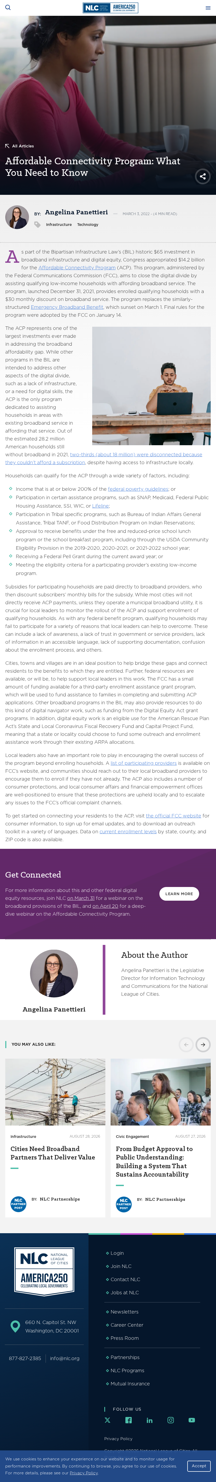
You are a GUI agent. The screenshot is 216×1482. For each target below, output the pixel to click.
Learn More (179, 894)
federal (117, 489)
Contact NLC (125, 1279)
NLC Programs (127, 1370)
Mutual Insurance (130, 1383)
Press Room (125, 1338)
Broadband (72, 307)
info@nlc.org (65, 1358)
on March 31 (81, 898)
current (108, 831)
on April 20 (105, 906)
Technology (87, 224)
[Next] (203, 1044)
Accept (199, 1466)
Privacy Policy (84, 1473)
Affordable (51, 267)
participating (139, 763)
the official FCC (164, 816)
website (192, 816)
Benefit (94, 307)
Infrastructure (59, 224)
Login (117, 1253)
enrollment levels (136, 831)
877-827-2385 (25, 1358)
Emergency (44, 307)
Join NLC (121, 1266)
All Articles (23, 146)
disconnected (165, 454)
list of (118, 763)
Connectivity (79, 267)
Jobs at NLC (125, 1292)
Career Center (127, 1325)
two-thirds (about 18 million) (102, 454)
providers (166, 763)
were (143, 454)
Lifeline (100, 506)
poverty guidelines (147, 489)
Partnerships (125, 1357)
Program (105, 267)
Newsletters (125, 1312)
